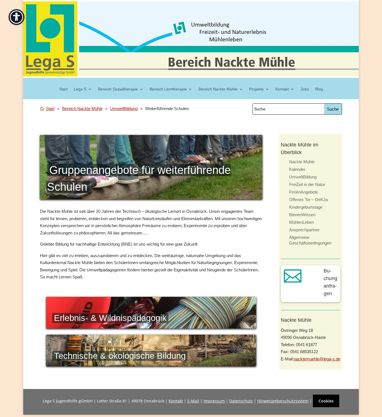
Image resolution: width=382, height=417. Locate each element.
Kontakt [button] (282, 89)
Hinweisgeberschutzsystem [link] (282, 401)
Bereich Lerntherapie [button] (168, 89)
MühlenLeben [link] (301, 222)
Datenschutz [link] (241, 401)
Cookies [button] (326, 401)
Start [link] (63, 89)
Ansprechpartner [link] (304, 229)
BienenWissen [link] (302, 214)
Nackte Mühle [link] (302, 161)
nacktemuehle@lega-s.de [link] (317, 359)
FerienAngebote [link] (303, 192)
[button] (333, 109)
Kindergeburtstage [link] (305, 207)
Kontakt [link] (176, 401)
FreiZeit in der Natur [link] (307, 184)
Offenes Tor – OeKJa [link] (308, 199)
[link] (48, 108)
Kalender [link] (297, 169)
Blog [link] (319, 89)
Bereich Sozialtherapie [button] (118, 89)
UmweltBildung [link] (303, 176)
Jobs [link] (305, 89)
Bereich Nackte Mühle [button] (218, 89)
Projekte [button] (256, 89)
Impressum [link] (214, 401)
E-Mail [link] (193, 401)
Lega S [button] (80, 89)
